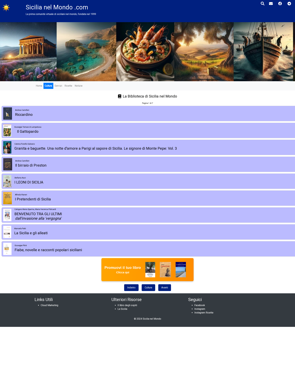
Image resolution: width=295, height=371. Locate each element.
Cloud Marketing (49, 305)
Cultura (48, 85)
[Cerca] (262, 3)
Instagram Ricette (203, 312)
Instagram (199, 308)
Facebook (199, 305)
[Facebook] (280, 3)
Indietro (131, 287)
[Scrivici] (271, 3)
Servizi (58, 85)
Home (39, 85)
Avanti (164, 287)
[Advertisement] (92, 348)
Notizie (79, 85)
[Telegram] (289, 3)
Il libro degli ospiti (127, 305)
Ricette (68, 85)
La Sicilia (122, 308)
